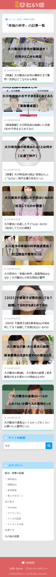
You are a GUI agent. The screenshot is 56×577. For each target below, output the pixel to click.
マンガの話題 (14, 518)
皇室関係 (12, 490)
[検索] (49, 445)
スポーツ (9, 530)
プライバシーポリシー (36, 568)
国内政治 (12, 479)
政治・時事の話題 (14, 473)
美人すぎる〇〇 (15, 495)
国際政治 (12, 484)
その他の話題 (12, 536)
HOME (30, 562)
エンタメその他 (15, 524)
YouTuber (12, 507)
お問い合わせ (16, 568)
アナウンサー (14, 513)
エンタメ (9, 501)
